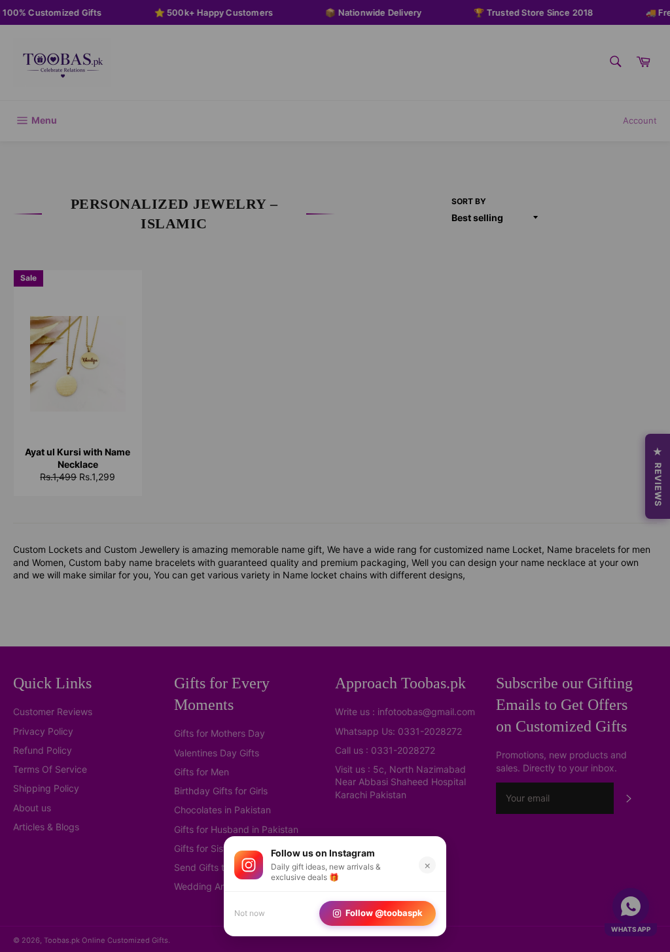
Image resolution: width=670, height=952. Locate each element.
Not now (249, 913)
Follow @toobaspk (384, 913)
